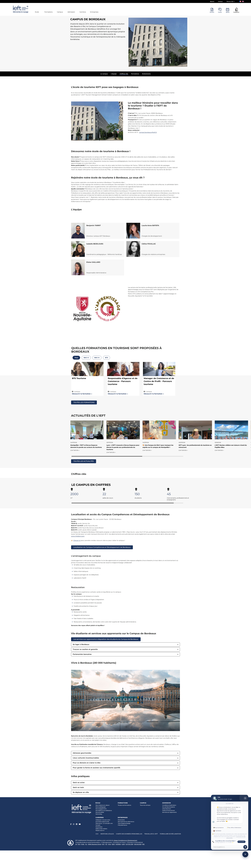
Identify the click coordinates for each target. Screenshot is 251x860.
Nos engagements (101, 808)
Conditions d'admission (169, 805)
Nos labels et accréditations (104, 810)
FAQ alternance (122, 825)
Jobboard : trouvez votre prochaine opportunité (103, 820)
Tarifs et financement (168, 810)
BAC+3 (86, 358)
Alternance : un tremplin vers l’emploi (104, 824)
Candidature (236, 12)
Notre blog (99, 814)
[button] (125, 644)
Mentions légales (107, 834)
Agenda (227, 12)
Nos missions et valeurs (102, 805)
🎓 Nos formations (218, 827)
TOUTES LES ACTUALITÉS (83, 461)
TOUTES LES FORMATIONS (84, 402)
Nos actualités (100, 812)
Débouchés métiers (101, 828)
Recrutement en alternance (126, 821)
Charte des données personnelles (129, 834)
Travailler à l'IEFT (151, 834)
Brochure (212, 12)
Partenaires (99, 827)
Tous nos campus (145, 805)
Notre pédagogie (101, 807)
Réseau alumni (100, 830)
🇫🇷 (240, 1)
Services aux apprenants (169, 812)
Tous (76, 358)
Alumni (212, 1)
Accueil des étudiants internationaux (168, 807)
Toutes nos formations (124, 805)
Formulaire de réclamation (170, 834)
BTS (106, 358)
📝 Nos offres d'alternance (234, 827)
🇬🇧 (243, 1)
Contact (220, 1)
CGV (97, 834)
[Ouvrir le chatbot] (245, 854)
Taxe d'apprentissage (124, 823)
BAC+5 (96, 358)
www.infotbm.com (77, 536)
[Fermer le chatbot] (245, 798)
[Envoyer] (245, 847)
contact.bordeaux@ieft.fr (148, 132)
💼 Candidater (217, 831)
